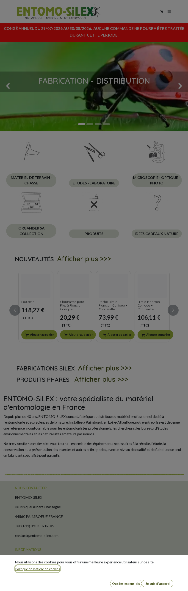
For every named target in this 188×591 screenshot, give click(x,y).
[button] (126, 583)
